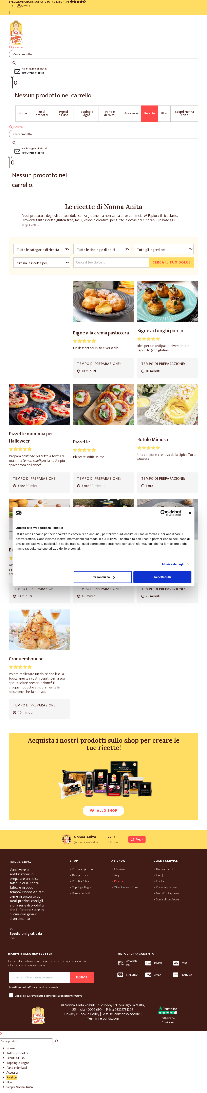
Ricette (149, 113)
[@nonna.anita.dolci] (66, 839)
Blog (164, 113)
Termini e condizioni (103, 1019)
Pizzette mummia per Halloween (31, 437)
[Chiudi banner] (190, 512)
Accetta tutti (162, 577)
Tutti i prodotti (42, 113)
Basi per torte (80, 875)
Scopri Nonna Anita (184, 113)
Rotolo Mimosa (152, 440)
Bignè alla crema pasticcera (101, 333)
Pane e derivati (109, 113)
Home (23, 113)
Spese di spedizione (167, 899)
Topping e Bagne (86, 113)
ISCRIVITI (82, 977)
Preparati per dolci (83, 869)
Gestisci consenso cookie (121, 1014)
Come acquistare (166, 887)
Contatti (161, 881)
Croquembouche (26, 659)
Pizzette (81, 442)
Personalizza (101, 577)
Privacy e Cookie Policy (81, 1014)
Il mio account (164, 869)
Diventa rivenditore (126, 887)
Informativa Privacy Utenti (30, 987)
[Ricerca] (14, 63)
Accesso (25, 6)
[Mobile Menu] (12, 17)
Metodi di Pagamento (168, 893)
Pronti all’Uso (63, 113)
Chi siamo (120, 869)
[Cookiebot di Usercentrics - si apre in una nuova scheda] (163, 513)
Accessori (131, 113)
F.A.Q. (160, 875)
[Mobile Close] (1, 1033)
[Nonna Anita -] (16, 32)
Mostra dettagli (173, 564)
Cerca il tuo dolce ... (90, 262)
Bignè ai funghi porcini (161, 331)
